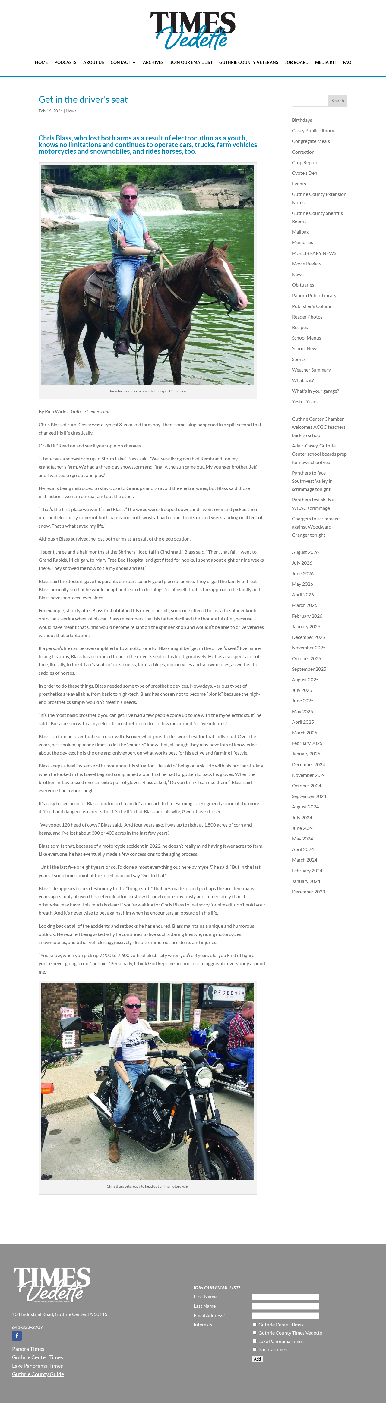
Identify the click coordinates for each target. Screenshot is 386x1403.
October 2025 (306, 658)
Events (299, 183)
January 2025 (306, 753)
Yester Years (305, 401)
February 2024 (307, 870)
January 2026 (306, 626)
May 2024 (302, 838)
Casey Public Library (313, 130)
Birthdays (302, 120)
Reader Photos (307, 316)
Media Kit (325, 62)
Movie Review (306, 263)
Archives (153, 62)
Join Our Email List (191, 62)
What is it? (303, 380)
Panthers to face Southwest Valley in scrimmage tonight (312, 481)
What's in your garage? (315, 391)
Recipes (300, 327)
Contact (120, 62)
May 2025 (302, 711)
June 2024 (303, 828)
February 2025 (307, 743)
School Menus (306, 338)
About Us (93, 62)
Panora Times (28, 1348)
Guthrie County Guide (38, 1374)
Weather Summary (311, 369)
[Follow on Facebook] (17, 1336)
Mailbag (300, 231)
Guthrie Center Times (37, 1357)
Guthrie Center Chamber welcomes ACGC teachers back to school (319, 427)
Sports (298, 359)
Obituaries (303, 284)
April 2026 (303, 594)
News (71, 110)
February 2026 (307, 616)
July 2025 (302, 690)
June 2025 (303, 700)
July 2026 (302, 563)
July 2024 (302, 817)
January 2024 (306, 881)
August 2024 (305, 806)
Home (41, 62)
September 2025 (309, 669)
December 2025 (308, 637)
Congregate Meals (311, 141)
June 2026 (303, 573)
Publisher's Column (312, 306)
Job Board (296, 62)
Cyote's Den (304, 173)
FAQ (347, 62)
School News (305, 348)
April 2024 (303, 849)
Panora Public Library (314, 295)
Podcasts (66, 62)
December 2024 (308, 764)
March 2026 (304, 605)
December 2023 (308, 891)
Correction (303, 152)
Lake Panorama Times (37, 1365)
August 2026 (305, 552)
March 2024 (304, 859)
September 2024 (309, 796)
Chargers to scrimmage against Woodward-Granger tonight (316, 527)
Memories (302, 242)
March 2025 (304, 732)
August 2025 (305, 679)
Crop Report (305, 162)
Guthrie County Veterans (248, 62)
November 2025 (309, 647)
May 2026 (302, 584)
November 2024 (309, 775)
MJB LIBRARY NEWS (314, 253)
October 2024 (306, 785)
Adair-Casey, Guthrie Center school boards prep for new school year (319, 454)
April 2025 (303, 722)
